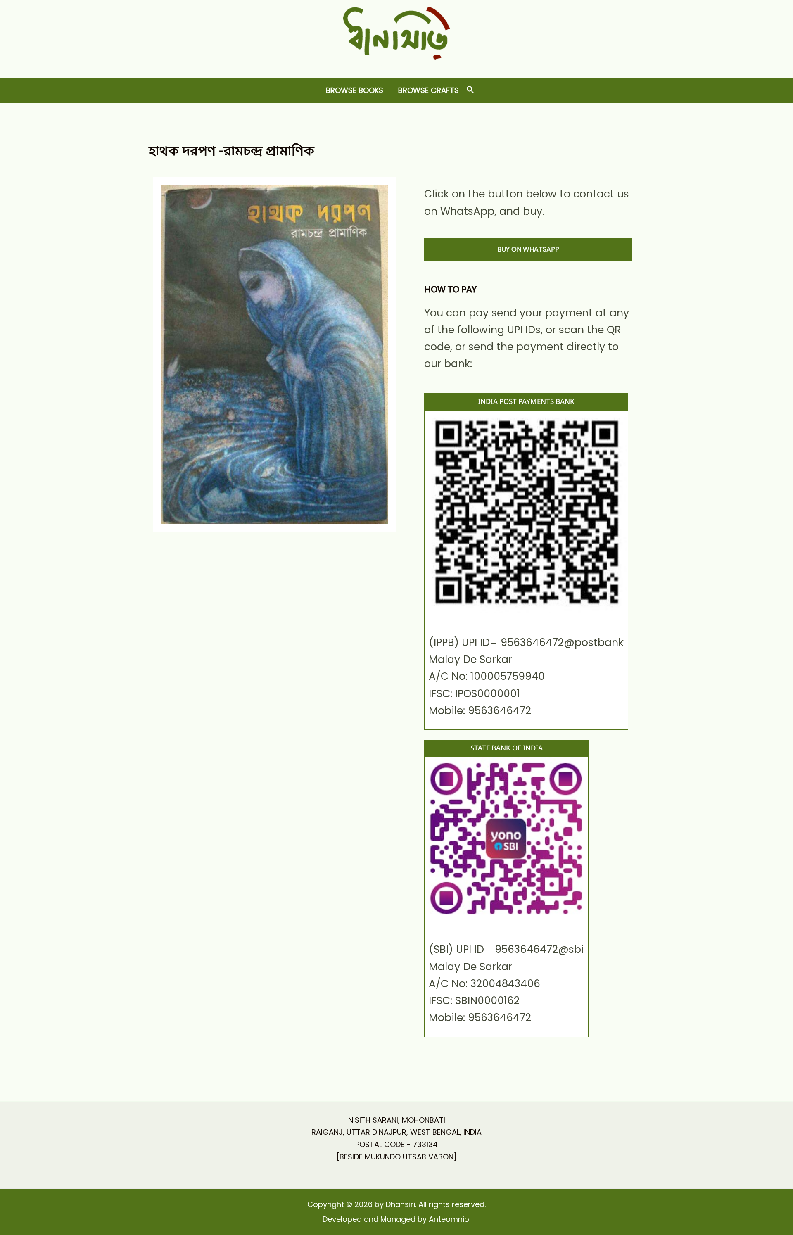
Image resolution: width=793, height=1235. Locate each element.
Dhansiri (396, 66)
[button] (470, 90)
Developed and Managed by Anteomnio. (396, 1219)
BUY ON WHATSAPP (528, 249)
